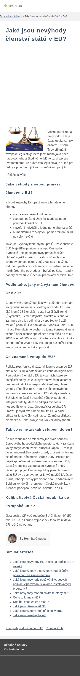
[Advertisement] (40, 87)
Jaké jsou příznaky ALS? (29, 606)
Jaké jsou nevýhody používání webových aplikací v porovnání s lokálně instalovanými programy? (42, 584)
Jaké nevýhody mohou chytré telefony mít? (41, 593)
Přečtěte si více (16, 174)
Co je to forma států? (26, 597)
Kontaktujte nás (14, 649)
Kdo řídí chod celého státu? (31, 601)
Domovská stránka (9, 16)
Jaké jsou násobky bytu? (29, 615)
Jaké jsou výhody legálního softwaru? (38, 610)
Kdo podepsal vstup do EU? (24, 628)
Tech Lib (15, 5)
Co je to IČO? (54, 628)
